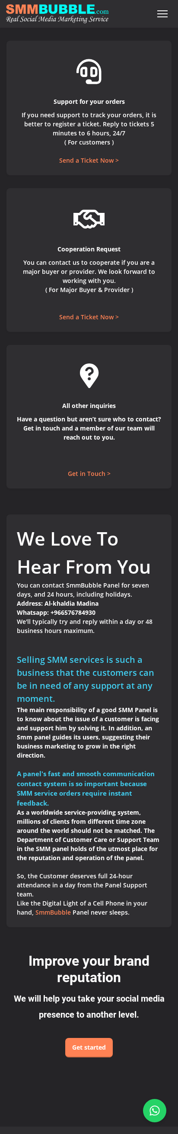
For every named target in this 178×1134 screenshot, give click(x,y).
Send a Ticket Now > (89, 160)
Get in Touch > (89, 473)
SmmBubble (53, 912)
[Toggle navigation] (162, 14)
